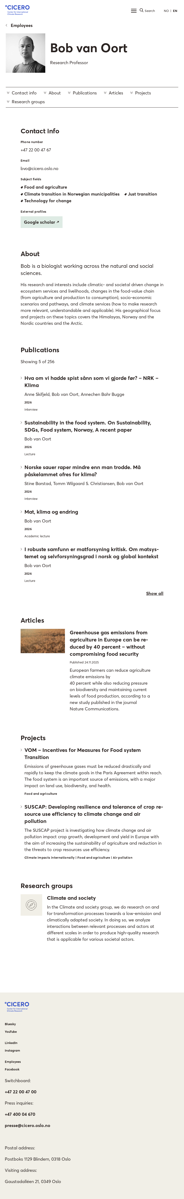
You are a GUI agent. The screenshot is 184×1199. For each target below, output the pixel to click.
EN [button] (175, 11)
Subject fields (31, 179)
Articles (116, 93)
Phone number (32, 142)
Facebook (12, 1069)
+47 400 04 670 (20, 1114)
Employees (22, 25)
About (55, 93)
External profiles (33, 211)
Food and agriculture (45, 187)
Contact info (24, 93)
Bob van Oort (88, 47)
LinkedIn (11, 1043)
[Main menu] (133, 10)
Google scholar (39, 222)
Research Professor (69, 62)
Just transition (142, 194)
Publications (85, 93)
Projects (143, 93)
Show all (154, 593)
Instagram (12, 1050)
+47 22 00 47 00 (20, 1092)
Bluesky (10, 1024)
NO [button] (166, 11)
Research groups (28, 101)
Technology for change (47, 200)
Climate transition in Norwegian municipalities (72, 194)
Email (25, 160)
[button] (17, 10)
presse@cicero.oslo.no (27, 1125)
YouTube (11, 1032)
